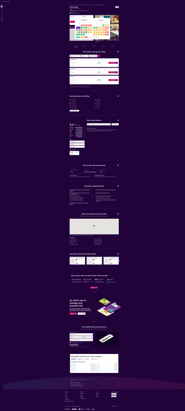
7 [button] (79, 27)
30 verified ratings (76, 13)
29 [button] (81, 34)
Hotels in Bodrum (97, 365)
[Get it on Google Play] (113, 394)
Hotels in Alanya (73, 366)
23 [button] (105, 32)
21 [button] (79, 32)
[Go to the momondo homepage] (6, 1)
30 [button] (105, 34)
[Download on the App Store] (113, 396)
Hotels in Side (73, 369)
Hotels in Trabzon (97, 366)
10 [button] (86, 27)
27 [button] (98, 34)
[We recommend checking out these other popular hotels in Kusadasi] (118, 254)
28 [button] (79, 34)
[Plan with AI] (1, 12)
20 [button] (77, 32)
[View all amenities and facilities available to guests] (118, 96)
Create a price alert (110, 282)
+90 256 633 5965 (73, 11)
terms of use (82, 346)
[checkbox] (74, 153)
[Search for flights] (1, 4)
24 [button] (86, 32)
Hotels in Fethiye (96, 370)
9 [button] (105, 27)
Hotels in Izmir (73, 370)
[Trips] (1, 15)
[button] (2, 1)
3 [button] (86, 25)
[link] (94, 288)
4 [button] (88, 25)
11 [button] (88, 27)
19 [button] (96, 32)
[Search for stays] (1, 6)
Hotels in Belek (73, 365)
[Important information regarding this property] (118, 165)
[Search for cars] (1, 8)
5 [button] (96, 27)
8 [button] (81, 27)
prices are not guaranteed (90, 379)
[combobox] (82, 334)
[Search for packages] (1, 10)
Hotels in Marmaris (97, 369)
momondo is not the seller (75, 382)
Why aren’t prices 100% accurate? (77, 385)
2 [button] (105, 25)
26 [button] (90, 32)
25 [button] (88, 32)
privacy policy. (87, 346)
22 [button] (81, 32)
